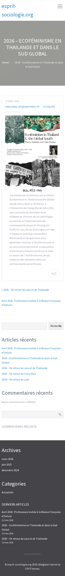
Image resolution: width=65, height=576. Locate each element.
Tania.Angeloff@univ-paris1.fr (22, 106)
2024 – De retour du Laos (15, 379)
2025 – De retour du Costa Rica (19, 373)
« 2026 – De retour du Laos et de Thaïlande (25, 289)
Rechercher (56, 326)
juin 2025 (7, 464)
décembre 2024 (10, 470)
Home (5, 62)
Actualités (49, 106)
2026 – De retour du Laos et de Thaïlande (24, 368)
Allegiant (43, 564)
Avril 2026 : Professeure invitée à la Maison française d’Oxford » (31, 303)
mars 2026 (7, 459)
